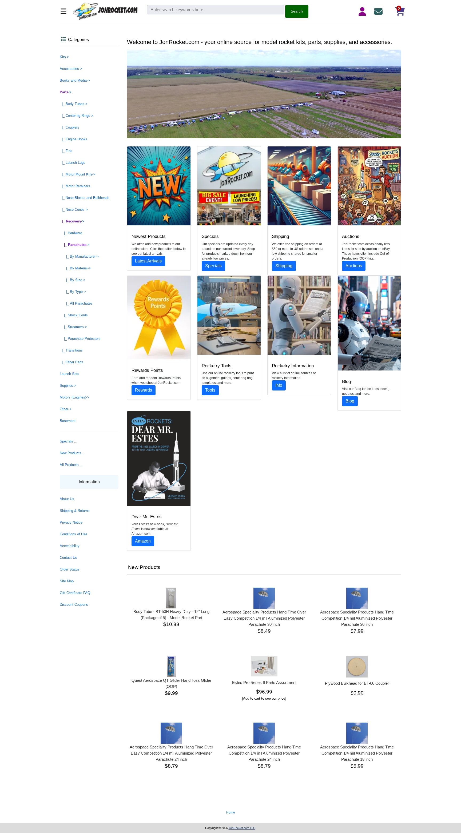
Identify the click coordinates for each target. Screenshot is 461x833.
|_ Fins (66, 151)
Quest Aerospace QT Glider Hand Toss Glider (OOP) (171, 683)
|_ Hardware (71, 233)
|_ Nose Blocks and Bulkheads (84, 198)
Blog (349, 401)
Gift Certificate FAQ (75, 593)
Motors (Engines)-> (74, 397)
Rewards (143, 390)
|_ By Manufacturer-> (79, 256)
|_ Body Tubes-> (74, 104)
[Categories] (65, 11)
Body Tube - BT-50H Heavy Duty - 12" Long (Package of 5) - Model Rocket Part (171, 614)
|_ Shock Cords (74, 315)
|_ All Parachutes (76, 303)
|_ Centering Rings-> (76, 116)
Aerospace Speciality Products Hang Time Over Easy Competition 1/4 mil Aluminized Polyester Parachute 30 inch (264, 618)
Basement (67, 421)
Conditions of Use (73, 534)
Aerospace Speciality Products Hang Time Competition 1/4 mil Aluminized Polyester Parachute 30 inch (357, 618)
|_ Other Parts (72, 362)
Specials (213, 266)
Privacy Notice (71, 522)
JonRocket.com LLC (242, 828)
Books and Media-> (75, 80)
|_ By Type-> (73, 292)
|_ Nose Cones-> (74, 210)
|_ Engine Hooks (73, 139)
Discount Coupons (74, 605)
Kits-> (64, 57)
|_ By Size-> (72, 280)
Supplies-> (68, 386)
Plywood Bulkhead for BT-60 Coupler (357, 683)
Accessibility (70, 546)
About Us (67, 499)
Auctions (353, 266)
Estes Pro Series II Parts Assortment (264, 682)
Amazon (143, 541)
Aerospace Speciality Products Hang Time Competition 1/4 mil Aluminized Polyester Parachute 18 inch (357, 753)
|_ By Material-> (75, 268)
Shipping (283, 266)
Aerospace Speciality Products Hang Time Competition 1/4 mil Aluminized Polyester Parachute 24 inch (264, 753)
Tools (210, 390)
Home (230, 812)
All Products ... (71, 465)
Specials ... (68, 441)
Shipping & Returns (75, 511)
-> (65, 92)
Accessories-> (71, 69)
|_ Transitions (71, 350)
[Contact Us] (379, 11)
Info (278, 385)
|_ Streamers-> (73, 327)
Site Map (67, 581)
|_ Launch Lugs (72, 163)
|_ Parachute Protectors (80, 339)
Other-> (65, 409)
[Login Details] (363, 11)
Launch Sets (69, 374)
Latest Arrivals (148, 261)
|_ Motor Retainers (75, 186)
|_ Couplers (69, 127)
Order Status (70, 569)
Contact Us (68, 558)
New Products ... (73, 453)
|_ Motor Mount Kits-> (78, 174)
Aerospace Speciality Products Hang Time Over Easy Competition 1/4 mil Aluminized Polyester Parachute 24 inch (171, 753)
